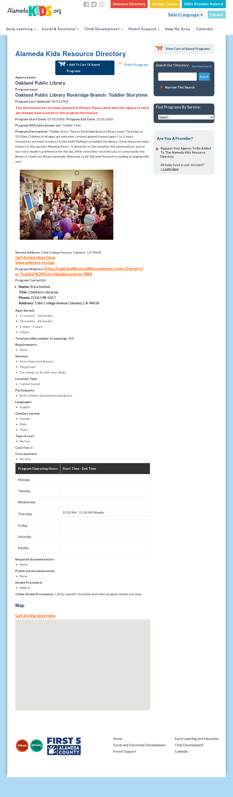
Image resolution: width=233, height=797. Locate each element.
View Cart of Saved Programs (188, 48)
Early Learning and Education (197, 738)
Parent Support (142, 29)
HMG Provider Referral (203, 4)
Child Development (102, 29)
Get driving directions (35, 257)
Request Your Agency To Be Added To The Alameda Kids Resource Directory (185, 152)
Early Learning (20, 29)
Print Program (136, 64)
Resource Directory (129, 4)
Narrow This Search (180, 87)
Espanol (216, 15)
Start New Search (202, 66)
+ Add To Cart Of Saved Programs (83, 68)
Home (117, 738)
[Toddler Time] (66, 204)
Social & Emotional (59, 29)
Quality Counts (164, 4)
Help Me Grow (178, 29)
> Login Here (169, 169)
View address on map (34, 262)
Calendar (204, 29)
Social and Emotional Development (139, 745)
